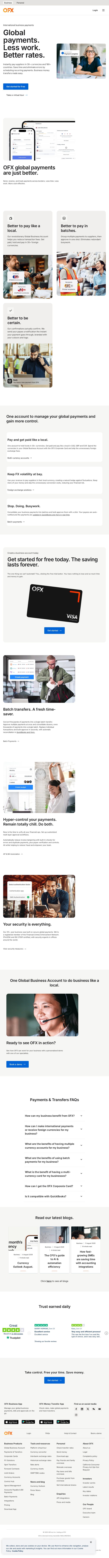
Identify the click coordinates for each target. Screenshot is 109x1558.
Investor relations (90, 1495)
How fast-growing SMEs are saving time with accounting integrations (86, 1259)
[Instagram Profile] (76, 1415)
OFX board (87, 1508)
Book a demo (96, 1433)
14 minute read (87, 1246)
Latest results (88, 1487)
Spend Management (12, 1485)
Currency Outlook (37, 1486)
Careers (86, 1517)
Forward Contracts (11, 1469)
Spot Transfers (10, 1465)
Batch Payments (10, 1497)
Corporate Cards (11, 1456)
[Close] (91, 1542)
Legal (85, 1452)
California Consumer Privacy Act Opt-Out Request (91, 1467)
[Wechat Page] (94, 1409)
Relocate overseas (64, 1467)
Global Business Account (14, 1448)
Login (95, 10)
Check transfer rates (65, 1448)
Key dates (87, 1491)
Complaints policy (90, 1456)
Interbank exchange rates (40, 1456)
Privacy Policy (88, 1460)
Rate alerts (34, 1465)
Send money (62, 1452)
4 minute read (55, 1250)
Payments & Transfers (13, 1452)
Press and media (63, 1502)
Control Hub (9, 1481)
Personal (20, 3)
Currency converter (38, 1452)
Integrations (9, 1501)
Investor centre (89, 1483)
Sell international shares (66, 1485)
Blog (32, 1494)
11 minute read (24, 1258)
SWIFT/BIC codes (37, 1473)
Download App (10, 1509)
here (49, 1281)
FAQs (47, 1433)
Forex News (35, 1490)
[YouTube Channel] (99, 1409)
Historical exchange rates (40, 1460)
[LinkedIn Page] (82, 1409)
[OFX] (8, 10)
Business (8, 3)
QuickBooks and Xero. (26, 732)
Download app (62, 1456)
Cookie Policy (17, 1551)
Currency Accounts (12, 1477)
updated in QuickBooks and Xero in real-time (51, 515)
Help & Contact (70, 1433)
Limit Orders (9, 1473)
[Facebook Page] (76, 1409)
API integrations (63, 1498)
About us (86, 1448)
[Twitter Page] (88, 1409)
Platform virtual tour (38, 1448)
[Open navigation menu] (103, 10)
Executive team (89, 1513)
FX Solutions (9, 1460)
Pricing (7, 1505)
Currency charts (37, 1469)
